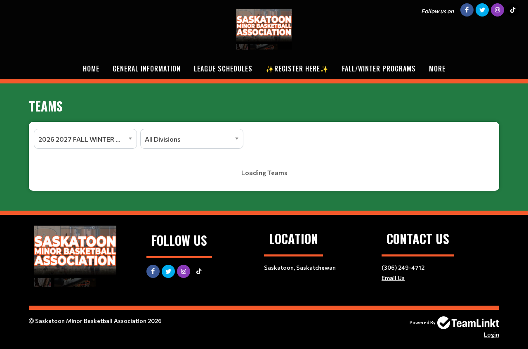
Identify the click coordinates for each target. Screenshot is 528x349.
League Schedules (223, 69)
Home (91, 69)
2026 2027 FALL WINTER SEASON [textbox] (87, 139)
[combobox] (85, 139)
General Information (147, 69)
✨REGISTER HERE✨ (297, 69)
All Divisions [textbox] (162, 139)
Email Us (393, 277)
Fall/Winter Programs (379, 69)
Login (491, 334)
